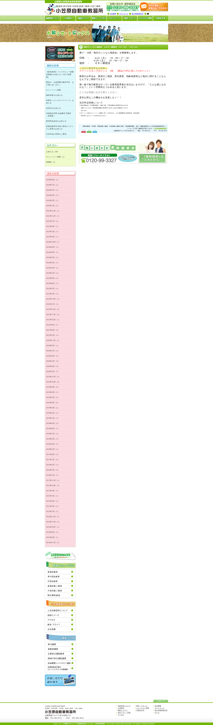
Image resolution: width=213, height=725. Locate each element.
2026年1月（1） (52, 206)
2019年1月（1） (52, 418)
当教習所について (52, 18)
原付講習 (60, 644)
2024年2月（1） (52, 268)
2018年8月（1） (52, 428)
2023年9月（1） (52, 278)
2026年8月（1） (52, 180)
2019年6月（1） (52, 392)
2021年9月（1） (52, 325)
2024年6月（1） (52, 252)
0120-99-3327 (109, 158)
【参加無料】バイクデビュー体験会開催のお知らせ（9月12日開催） (60, 74)
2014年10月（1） (53, 527)
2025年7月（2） (52, 221)
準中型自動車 (60, 576)
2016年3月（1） (52, 465)
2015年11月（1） (53, 480)
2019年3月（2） (52, 408)
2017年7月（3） (52, 460)
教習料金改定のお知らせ (56, 121)
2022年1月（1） (52, 304)
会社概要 (113, 14)
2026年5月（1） (52, 190)
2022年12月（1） (53, 299)
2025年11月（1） (53, 216)
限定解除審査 (60, 595)
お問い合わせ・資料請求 (60, 555)
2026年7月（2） (52, 185)
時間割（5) (50, 162)
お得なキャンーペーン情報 (60, 54)
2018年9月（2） (52, 423)
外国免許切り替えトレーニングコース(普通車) (60, 668)
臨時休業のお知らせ (54, 95)
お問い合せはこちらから (152, 158)
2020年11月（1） (53, 340)
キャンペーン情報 (53, 90)
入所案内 (68, 18)
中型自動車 (60, 581)
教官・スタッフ (130, 18)
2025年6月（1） (52, 226)
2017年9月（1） (52, 454)
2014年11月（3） (53, 522)
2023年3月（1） (52, 294)
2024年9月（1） (52, 247)
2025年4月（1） (52, 237)
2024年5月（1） (52, 257)
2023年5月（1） (52, 289)
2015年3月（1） (52, 506)
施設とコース (83, 18)
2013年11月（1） (53, 542)
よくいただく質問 (145, 18)
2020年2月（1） (52, 371)
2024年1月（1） (52, 273)
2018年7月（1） (52, 434)
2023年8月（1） (52, 283)
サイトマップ (123, 14)
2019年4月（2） (52, 403)
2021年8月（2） (52, 330)
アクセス (60, 619)
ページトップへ (160, 701)
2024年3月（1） (52, 263)
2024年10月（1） (53, 242)
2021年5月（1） (52, 335)
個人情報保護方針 (137, 14)
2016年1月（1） (52, 475)
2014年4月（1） (52, 537)
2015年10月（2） (53, 485)
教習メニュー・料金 (99, 18)
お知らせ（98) (52, 152)
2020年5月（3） (52, 361)
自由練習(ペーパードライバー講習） (60, 663)
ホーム (157, 712)
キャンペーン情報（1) (55, 157)
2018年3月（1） (52, 449)
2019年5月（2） (52, 397)
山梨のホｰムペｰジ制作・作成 (106, 723)
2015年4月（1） (52, 501)
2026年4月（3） (52, 195)
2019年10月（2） (53, 382)
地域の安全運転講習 (60, 658)
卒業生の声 (160, 18)
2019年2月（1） (52, 413)
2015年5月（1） (52, 496)
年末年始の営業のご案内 (56, 134)
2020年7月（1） (52, 351)
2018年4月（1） (52, 444)
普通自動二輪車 (60, 585)
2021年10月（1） (53, 320)
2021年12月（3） (53, 309)
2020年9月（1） (52, 346)
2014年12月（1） (53, 517)
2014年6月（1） (52, 532)
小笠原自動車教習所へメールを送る (153, 7)
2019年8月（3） (52, 387)
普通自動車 (60, 571)
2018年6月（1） (52, 439)
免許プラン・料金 (124, 712)
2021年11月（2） (53, 314)
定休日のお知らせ (53, 108)
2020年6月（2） (52, 356)
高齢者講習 (60, 649)
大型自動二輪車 (60, 590)
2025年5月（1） (52, 231)
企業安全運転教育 (60, 653)
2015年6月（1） (52, 491)
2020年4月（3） (52, 366)
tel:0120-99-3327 (122, 6)
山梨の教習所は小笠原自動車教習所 (74, 10)
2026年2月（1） (52, 200)
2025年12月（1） (53, 211)
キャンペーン (114, 18)
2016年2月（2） (52, 470)
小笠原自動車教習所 (160, 128)
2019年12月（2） (53, 377)
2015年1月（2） (52, 511)
